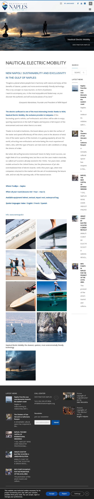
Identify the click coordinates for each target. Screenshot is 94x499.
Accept (51, 494)
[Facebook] (78, 3)
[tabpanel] (47, 25)
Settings (77, 494)
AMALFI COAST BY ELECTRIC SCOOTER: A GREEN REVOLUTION (84, 223)
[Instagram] (85, 3)
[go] (84, 72)
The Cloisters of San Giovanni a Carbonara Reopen (84, 138)
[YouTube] (81, 3)
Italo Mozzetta (82, 402)
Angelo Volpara (82, 416)
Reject (64, 494)
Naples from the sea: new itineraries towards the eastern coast (84, 95)
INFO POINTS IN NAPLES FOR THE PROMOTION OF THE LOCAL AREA (84, 273)
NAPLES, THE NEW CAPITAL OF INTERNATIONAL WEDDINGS (85, 182)
